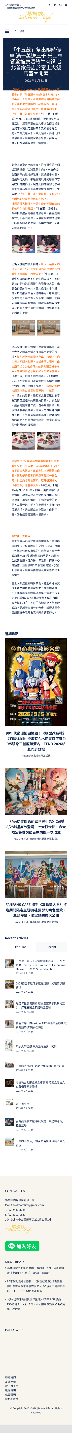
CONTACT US (15, 1191)
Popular (20, 946)
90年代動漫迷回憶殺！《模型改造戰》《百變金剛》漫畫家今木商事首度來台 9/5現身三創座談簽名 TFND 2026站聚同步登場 (36, 741)
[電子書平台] (9, 1101)
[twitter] (55, 5)
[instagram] (60, 5)
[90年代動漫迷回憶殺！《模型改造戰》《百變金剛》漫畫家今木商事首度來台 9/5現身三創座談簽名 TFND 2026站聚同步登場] (36, 640)
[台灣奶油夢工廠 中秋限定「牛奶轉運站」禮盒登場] (9, 1120)
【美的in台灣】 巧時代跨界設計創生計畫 (40, 1066)
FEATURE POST (21, 838)
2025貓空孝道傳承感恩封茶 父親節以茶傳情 (40, 985)
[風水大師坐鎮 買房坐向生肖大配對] (9, 1042)
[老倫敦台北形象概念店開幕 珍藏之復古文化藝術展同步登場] (9, 1081)
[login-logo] (36, 13)
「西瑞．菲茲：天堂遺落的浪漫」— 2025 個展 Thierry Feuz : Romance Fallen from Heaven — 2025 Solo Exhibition (41, 965)
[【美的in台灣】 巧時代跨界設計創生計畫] (9, 1064)
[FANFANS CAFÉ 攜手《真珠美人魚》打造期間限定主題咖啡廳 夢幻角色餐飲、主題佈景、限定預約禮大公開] (36, 853)
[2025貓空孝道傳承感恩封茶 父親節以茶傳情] (9, 982)
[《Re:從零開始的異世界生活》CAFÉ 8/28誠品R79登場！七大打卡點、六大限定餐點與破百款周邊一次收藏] (36, 770)
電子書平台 (22, 1104)
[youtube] (66, 5)
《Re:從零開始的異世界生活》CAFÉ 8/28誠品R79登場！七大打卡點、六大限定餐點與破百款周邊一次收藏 (36, 827)
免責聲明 (10, 1395)
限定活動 (45, 755)
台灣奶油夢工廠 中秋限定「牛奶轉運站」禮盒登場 (40, 1123)
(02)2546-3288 (16, 1210)
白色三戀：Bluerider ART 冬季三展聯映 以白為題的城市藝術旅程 (41, 1025)
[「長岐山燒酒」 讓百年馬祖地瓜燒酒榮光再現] (9, 1140)
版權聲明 (10, 1390)
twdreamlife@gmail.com (28, 1205)
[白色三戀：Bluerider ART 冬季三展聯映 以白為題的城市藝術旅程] (9, 1022)
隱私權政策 (11, 1399)
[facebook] (49, 5)
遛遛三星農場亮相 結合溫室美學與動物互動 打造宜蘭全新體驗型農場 (40, 1005)
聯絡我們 (10, 1377)
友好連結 (10, 1382)
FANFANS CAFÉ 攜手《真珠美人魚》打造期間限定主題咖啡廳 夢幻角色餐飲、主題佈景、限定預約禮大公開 (36, 910)
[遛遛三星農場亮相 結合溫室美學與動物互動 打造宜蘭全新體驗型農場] (9, 1002)
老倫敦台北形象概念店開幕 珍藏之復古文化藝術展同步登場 (40, 1084)
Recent (51, 946)
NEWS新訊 (27, 755)
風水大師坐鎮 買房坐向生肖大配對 (36, 1046)
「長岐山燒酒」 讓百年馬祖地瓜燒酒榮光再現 (40, 1143)
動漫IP (37, 755)
